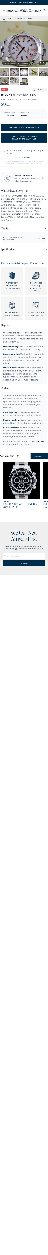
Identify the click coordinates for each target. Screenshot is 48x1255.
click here (39, 441)
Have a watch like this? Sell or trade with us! (24, 138)
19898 (30, 18)
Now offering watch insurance (24, 2)
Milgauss (21, 18)
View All (39, 456)
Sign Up (24, 563)
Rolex (11, 18)
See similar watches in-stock (24, 127)
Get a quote (24, 157)
